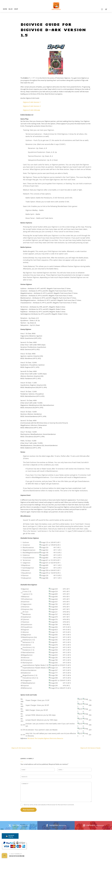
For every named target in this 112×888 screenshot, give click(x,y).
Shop (16, 9)
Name (24, 769)
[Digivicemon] (56, 6)
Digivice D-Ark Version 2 (32, 106)
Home (5, 9)
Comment (25, 783)
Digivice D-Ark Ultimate (31, 110)
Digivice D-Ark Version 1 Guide (21, 748)
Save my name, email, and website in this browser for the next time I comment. (49, 805)
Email (60, 769)
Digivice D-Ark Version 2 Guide (90, 748)
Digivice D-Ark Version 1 (32, 102)
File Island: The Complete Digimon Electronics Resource (45, 738)
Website (24, 776)
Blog (10, 9)
